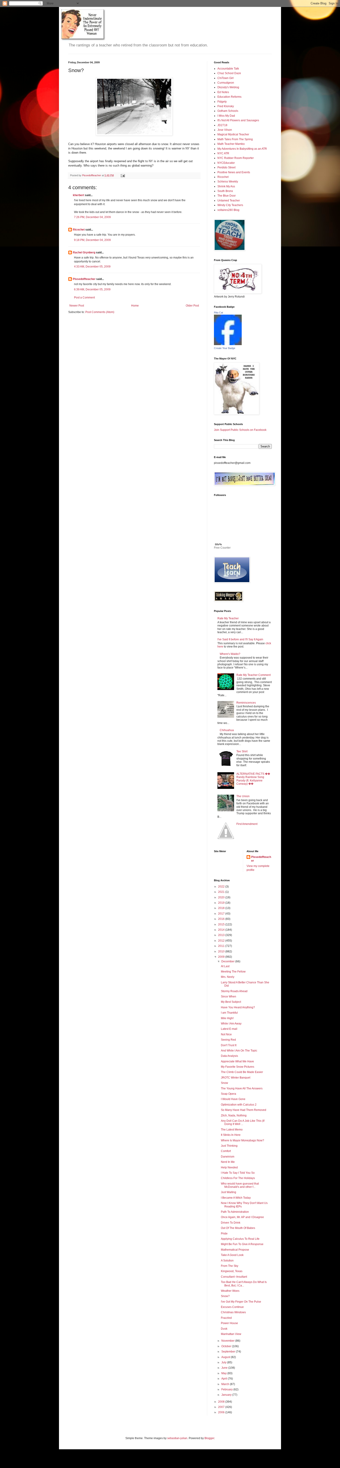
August (226, 1357)
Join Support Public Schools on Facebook (240, 430)
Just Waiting (228, 1192)
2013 (221, 935)
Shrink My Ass (226, 186)
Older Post (192, 305)
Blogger (209, 1438)
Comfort (226, 1151)
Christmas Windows (233, 1312)
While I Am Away (231, 1023)
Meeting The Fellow (233, 971)
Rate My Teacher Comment (253, 675)
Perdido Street (226, 167)
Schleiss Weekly (227, 181)
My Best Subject (231, 1001)
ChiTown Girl (225, 78)
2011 (221, 946)
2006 (221, 1412)
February (227, 1389)
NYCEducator (226, 162)
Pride (224, 1233)
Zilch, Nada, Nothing (234, 1115)
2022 (221, 886)
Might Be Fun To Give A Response (242, 1244)
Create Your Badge (224, 348)
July (224, 1362)
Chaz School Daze (229, 73)
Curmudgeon (225, 82)
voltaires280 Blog (228, 210)
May (224, 1373)
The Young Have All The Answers (242, 1088)
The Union (243, 796)
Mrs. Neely (227, 977)
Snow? (225, 1296)
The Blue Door (226, 195)
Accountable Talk (228, 68)
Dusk (224, 1328)
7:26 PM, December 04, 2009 (92, 217)
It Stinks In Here (231, 1135)
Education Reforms (229, 96)
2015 (221, 924)
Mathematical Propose (235, 1249)
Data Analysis (229, 1056)
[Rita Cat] (228, 344)
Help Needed (229, 1167)
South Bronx (225, 191)
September (228, 1351)
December (228, 961)
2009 (221, 956)
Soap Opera (228, 1093)
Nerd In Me (228, 1162)
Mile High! (227, 1018)
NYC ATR (223, 153)
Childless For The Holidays (238, 1178)
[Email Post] (123, 175)
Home (135, 305)
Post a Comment (84, 297)
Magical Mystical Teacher (233, 134)
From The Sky (229, 1265)
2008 (221, 1401)
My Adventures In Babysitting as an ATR (242, 148)
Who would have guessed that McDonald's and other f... (240, 1185)
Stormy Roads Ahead (234, 991)
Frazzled (226, 1317)
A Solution (227, 1260)
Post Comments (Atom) (99, 312)
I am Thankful (229, 1012)
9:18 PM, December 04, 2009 (92, 240)
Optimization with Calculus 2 (239, 1104)
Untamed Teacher (228, 200)
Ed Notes (223, 92)
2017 (221, 913)
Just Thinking (229, 1145)
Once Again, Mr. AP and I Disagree (242, 1217)
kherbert (78, 195)
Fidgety (222, 101)
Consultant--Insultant (234, 1276)
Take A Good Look (232, 1255)
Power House (229, 1323)
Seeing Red (228, 1039)
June (224, 1367)
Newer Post (76, 305)
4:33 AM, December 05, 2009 (92, 266)
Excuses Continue (232, 1307)
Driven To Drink (230, 1222)
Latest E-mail (229, 1028)
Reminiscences (246, 702)
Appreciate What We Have (237, 1061)
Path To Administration (235, 1211)
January (226, 1394)
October (226, 1346)
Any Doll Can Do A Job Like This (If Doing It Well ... (242, 1122)
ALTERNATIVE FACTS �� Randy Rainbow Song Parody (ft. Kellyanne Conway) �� (253, 778)
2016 (221, 919)
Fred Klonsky (225, 106)
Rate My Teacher (228, 618)
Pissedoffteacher (84, 279)
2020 (221, 897)
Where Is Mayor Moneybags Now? (242, 1140)
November (228, 1340)
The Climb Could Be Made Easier (242, 1072)
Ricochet (79, 229)
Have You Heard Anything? (238, 1007)
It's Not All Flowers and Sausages (238, 120)
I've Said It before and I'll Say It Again (240, 639)
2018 (221, 908)
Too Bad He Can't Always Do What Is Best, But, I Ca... (244, 1283)
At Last (225, 966)
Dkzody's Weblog (228, 87)
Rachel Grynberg (84, 252)
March (225, 1384)
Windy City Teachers (230, 205)
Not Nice (226, 1034)
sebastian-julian (177, 1438)
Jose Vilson (224, 129)
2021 (221, 892)
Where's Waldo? (230, 654)
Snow (224, 1083)
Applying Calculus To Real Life (240, 1238)
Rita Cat (218, 312)
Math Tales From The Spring (235, 139)
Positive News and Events (233, 172)
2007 (221, 1407)
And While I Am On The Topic (239, 1050)
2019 (221, 902)
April (224, 1378)
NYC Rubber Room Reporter (235, 158)
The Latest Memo (232, 1129)
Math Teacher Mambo (231, 144)
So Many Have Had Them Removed (243, 1110)
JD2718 (222, 125)
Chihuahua (227, 730)
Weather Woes (230, 1290)
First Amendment (246, 824)
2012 (221, 940)
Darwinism (227, 1156)
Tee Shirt (241, 751)
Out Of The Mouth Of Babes (238, 1228)
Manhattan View (231, 1334)
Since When (228, 996)
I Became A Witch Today (236, 1197)
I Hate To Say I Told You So (238, 1172)
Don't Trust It (228, 1045)
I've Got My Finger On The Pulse (241, 1301)
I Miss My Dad (226, 115)
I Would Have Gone (233, 1099)
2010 (221, 951)
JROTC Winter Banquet (235, 1077)
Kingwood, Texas (231, 1271)
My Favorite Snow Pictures (237, 1066)
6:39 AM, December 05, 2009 (92, 289)
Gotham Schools (227, 110)
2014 (221, 929)
